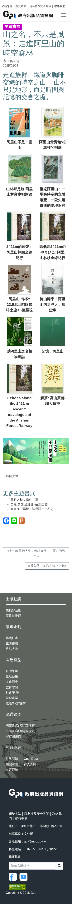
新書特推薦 (13, 615)
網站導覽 (7, 6)
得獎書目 (30, 764)
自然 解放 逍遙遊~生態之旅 (29, 504)
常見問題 (12, 758)
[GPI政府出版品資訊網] (28, 15)
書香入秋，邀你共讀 (24, 499)
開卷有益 (13, 660)
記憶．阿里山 (53, 351)
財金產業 (12, 698)
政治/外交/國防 (16, 703)
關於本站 (21, 6)
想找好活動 (13, 610)
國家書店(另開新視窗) (20, 725)
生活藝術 (12, 676)
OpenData (31, 758)
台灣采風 (12, 671)
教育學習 (12, 687)
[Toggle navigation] (63, 15)
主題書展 (12, 643)
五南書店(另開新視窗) (20, 731)
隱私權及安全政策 (40, 6)
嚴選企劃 (13, 627)
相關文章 (12, 476)
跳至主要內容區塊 (11, 1)
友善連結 (12, 769)
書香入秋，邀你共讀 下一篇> (47, 565)
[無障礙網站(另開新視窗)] (17, 886)
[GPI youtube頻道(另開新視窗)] (24, 876)
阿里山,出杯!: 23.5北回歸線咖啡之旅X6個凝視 (19, 304)
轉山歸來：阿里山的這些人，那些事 (52, 304)
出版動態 (13, 599)
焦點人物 (12, 648)
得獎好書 (12, 638)
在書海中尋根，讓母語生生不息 (32, 509)
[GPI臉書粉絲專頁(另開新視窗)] (14, 876)
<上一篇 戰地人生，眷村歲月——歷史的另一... (36, 553)
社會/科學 (12, 692)
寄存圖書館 (13, 736)
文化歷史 (12, 681)
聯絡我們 (59, 6)
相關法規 (12, 764)
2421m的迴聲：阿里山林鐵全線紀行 (19, 252)
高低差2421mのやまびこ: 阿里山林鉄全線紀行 (52, 252)
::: (10, 786)
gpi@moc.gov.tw (35, 841)
